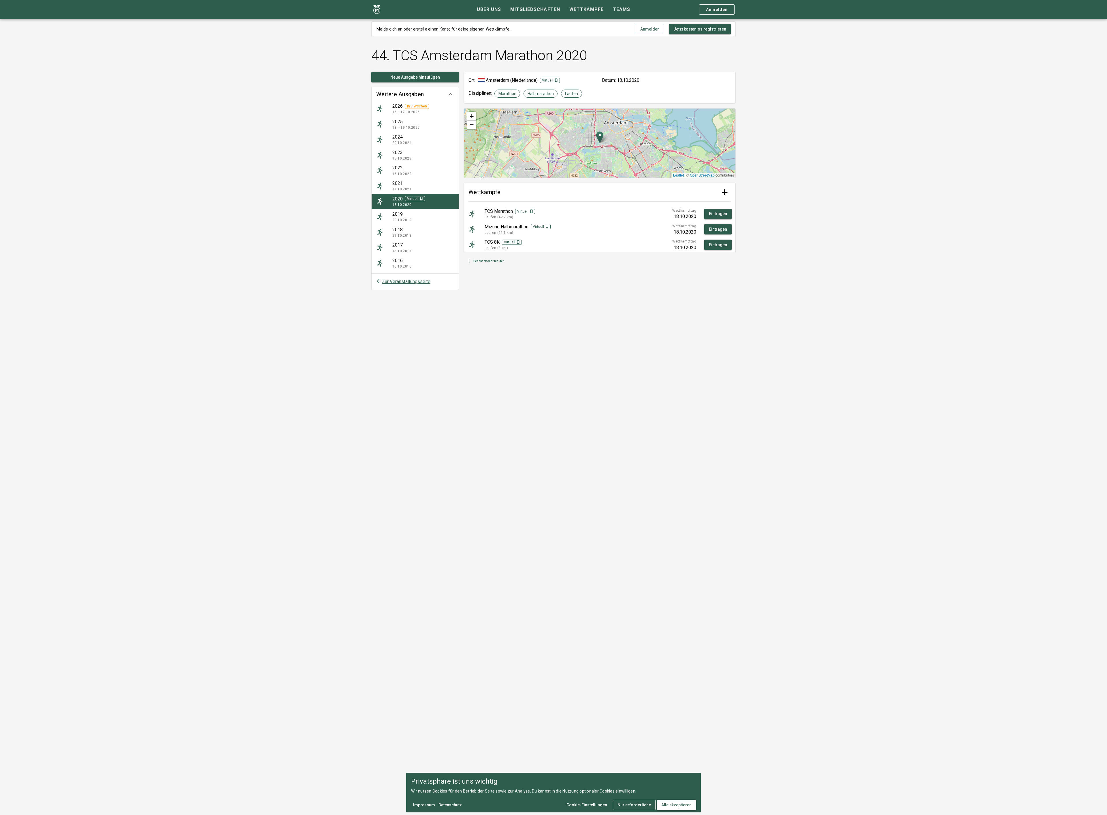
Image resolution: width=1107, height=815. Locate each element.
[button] (415, 94)
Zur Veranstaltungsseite (406, 281)
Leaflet (678, 175)
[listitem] (415, 109)
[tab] (489, 9)
